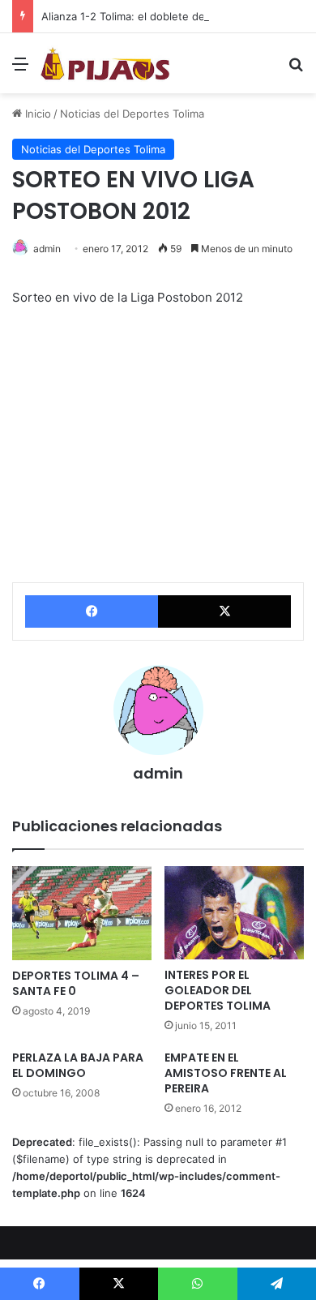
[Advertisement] (158, 259)
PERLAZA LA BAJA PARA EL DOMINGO (77, 1065)
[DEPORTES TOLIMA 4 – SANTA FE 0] (82, 913)
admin (158, 773)
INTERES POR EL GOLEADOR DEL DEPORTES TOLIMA (217, 990)
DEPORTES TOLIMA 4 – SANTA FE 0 (75, 983)
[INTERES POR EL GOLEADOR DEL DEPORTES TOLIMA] (234, 912)
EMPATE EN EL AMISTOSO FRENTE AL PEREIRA (225, 1072)
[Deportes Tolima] (105, 63)
